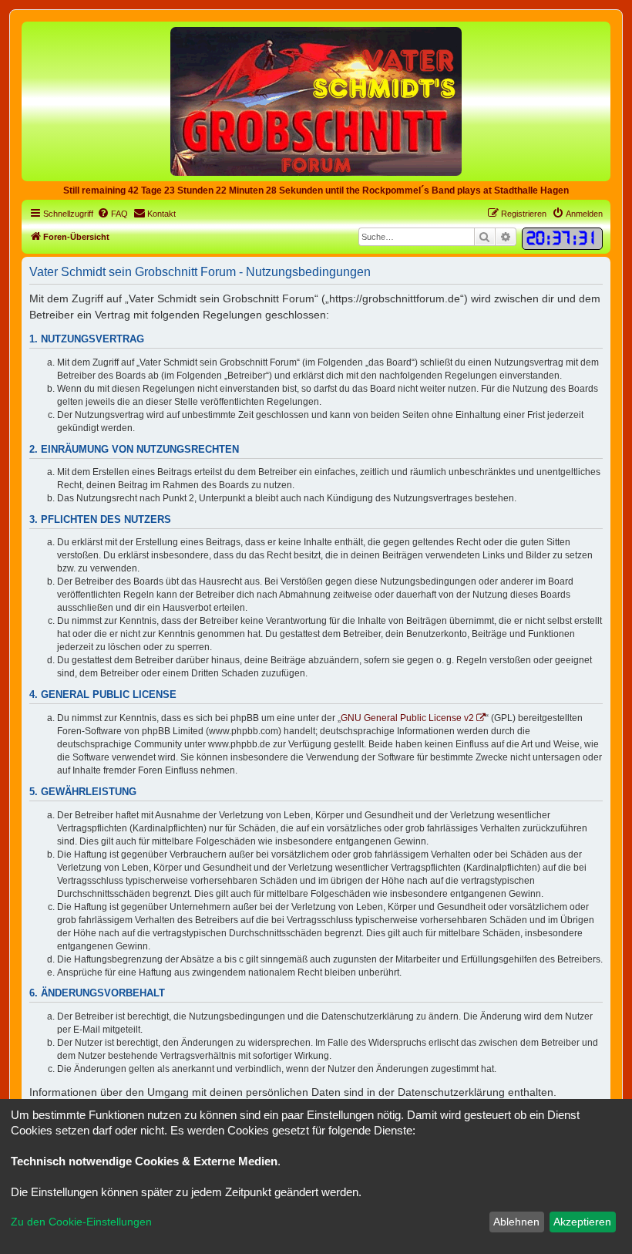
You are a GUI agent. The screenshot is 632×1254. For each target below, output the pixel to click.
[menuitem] (112, 213)
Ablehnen (516, 1221)
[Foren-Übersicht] (316, 100)
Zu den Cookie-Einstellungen (81, 1221)
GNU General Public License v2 (407, 718)
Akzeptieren (582, 1221)
